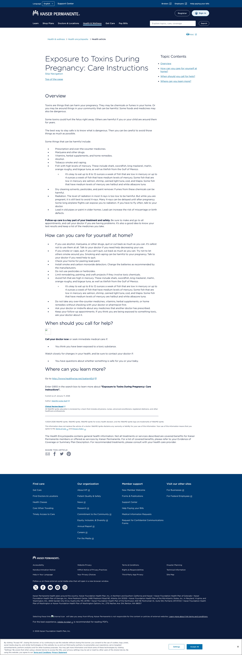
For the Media (84, 538)
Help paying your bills (199, 4)
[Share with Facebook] (54, 453)
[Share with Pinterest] (68, 453)
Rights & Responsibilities (133, 570)
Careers (81, 532)
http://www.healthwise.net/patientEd (73, 378)
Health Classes (40, 502)
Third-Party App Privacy (132, 575)
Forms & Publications (132, 496)
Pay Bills (123, 23)
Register (182, 13)
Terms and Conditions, (42, 652)
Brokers (165, 4)
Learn (36, 23)
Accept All (194, 647)
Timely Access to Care (44, 514)
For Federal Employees (178, 496)
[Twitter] (35, 587)
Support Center (66, 3)
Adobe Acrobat (64, 622)
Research (81, 508)
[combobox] (173, 23)
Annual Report (84, 526)
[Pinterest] (57, 587)
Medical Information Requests (137, 514)
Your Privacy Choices (86, 575)
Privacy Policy (78, 429)
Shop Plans (48, 23)
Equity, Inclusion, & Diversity (91, 520)
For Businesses (174, 490)
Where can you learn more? (175, 81)
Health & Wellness (92, 23)
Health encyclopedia (78, 39)
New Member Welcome (133, 490)
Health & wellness (56, 39)
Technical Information (176, 570)
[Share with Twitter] (61, 453)
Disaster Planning (174, 565)
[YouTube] (49, 587)
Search (204, 23)
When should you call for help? (177, 76)
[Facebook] (42, 587)
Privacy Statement (59, 652)
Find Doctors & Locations (45, 496)
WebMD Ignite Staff (60, 401)
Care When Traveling (43, 508)
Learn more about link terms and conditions (188, 616)
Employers (179, 4)
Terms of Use (61, 429)
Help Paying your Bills (133, 508)
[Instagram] (64, 587)
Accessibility (38, 565)
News (80, 502)
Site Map (170, 575)
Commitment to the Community (93, 514)
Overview (165, 63)
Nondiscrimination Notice (44, 570)
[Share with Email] (47, 453)
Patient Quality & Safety (89, 496)
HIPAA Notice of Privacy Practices (92, 570)
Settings (176, 647)
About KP (82, 490)
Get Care (110, 23)
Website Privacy (84, 565)
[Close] (238, 646)
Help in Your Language (43, 575)
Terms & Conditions (130, 565)
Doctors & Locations (68, 23)
